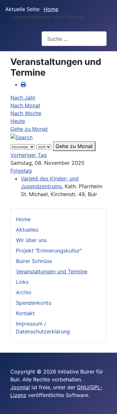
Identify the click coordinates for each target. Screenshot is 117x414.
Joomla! (20, 387)
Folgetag (21, 170)
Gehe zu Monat (29, 129)
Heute (17, 121)
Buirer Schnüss (34, 261)
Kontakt (25, 313)
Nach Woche (25, 113)
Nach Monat (25, 105)
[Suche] (21, 136)
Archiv (24, 292)
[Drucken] (23, 84)
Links (22, 282)
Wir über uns (31, 240)
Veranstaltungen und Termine (51, 271)
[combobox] (74, 38)
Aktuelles (27, 229)
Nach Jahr (22, 97)
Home (23, 219)
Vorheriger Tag (28, 155)
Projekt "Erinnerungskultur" (49, 250)
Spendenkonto (34, 302)
